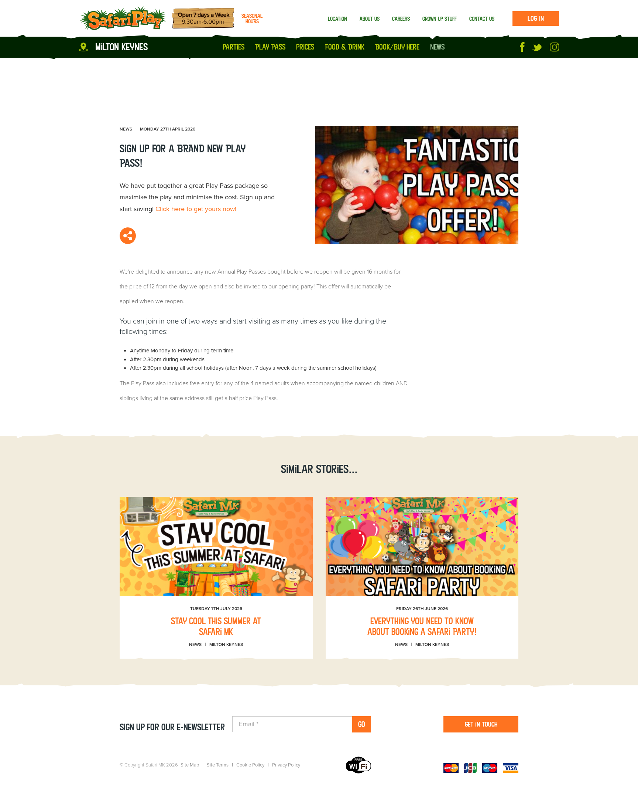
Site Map (190, 765)
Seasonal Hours (252, 18)
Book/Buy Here (397, 47)
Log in (536, 18)
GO (361, 724)
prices (305, 47)
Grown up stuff (439, 18)
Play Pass (270, 47)
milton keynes (121, 47)
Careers (401, 18)
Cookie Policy (250, 765)
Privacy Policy (286, 765)
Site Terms (218, 765)
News (437, 47)
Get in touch (481, 724)
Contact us (481, 18)
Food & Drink (344, 47)
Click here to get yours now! (195, 209)
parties (233, 47)
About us (370, 18)
